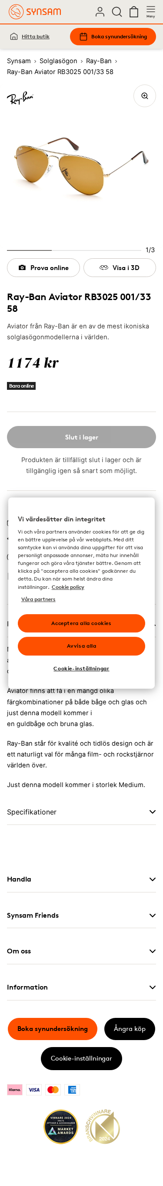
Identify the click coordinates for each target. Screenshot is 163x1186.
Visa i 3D (126, 268)
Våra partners (38, 599)
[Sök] (117, 11)
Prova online (49, 268)
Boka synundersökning (119, 36)
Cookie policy (68, 587)
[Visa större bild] (144, 95)
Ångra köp (130, 1028)
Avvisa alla (81, 646)
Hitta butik (36, 36)
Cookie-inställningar (81, 1058)
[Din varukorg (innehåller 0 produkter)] (134, 11)
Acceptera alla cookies (81, 623)
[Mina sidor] (100, 12)
